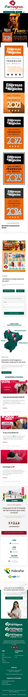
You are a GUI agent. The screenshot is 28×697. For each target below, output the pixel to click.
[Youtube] (14, 647)
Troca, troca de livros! (10, 433)
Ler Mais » (5, 408)
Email (5, 302)
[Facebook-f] (11, 647)
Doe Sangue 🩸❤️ (8, 467)
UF (4, 307)
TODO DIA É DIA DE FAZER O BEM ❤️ (13, 397)
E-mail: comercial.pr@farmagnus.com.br (14, 674)
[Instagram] (16, 647)
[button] (24, 12)
